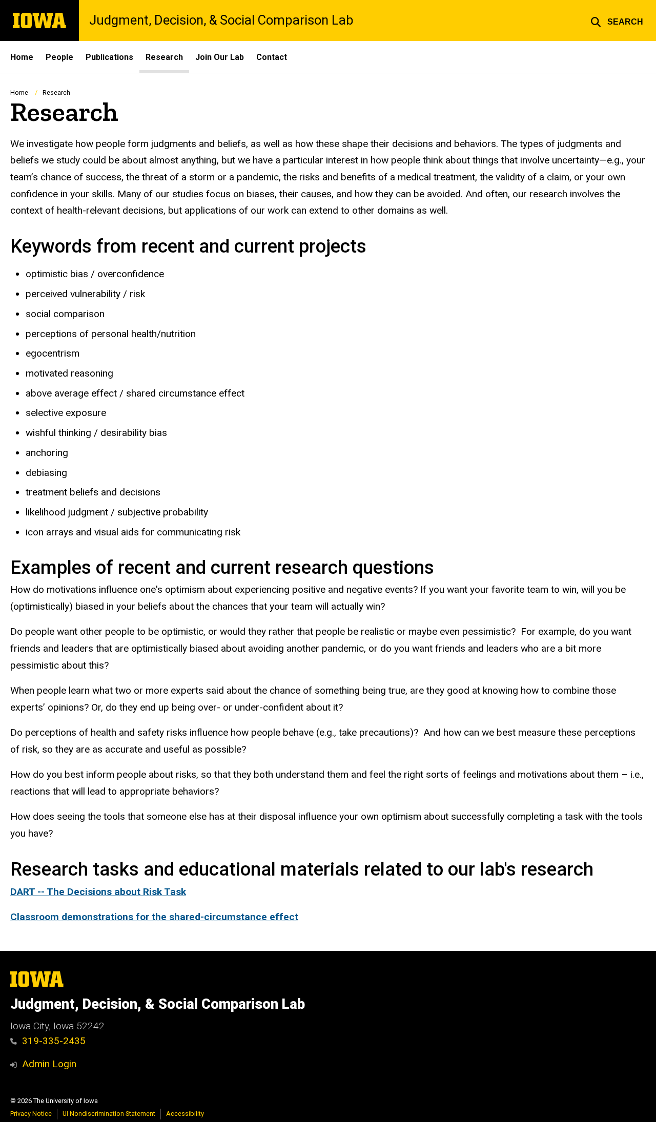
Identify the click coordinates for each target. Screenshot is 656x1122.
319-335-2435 (54, 1041)
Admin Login (49, 1064)
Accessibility (185, 1113)
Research (164, 57)
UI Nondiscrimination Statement (109, 1113)
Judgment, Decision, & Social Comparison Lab (221, 20)
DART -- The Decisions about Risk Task (98, 892)
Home (21, 57)
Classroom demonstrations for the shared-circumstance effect (154, 917)
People (59, 57)
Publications (109, 57)
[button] (617, 20)
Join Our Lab (219, 57)
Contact (271, 57)
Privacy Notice (31, 1113)
